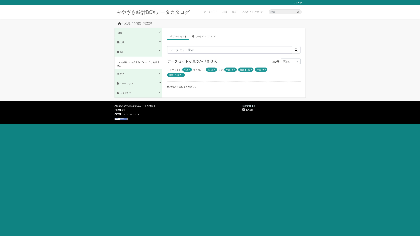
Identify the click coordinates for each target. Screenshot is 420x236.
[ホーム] (119, 23)
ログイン (297, 2)
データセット (210, 11)
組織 (224, 11)
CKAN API (120, 110)
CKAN (247, 109)
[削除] (189, 69)
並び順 (276, 61)
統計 (234, 11)
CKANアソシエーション (127, 114)
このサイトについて (252, 11)
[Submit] (298, 11)
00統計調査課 (143, 23)
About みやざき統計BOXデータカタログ (135, 105)
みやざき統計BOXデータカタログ (153, 11)
